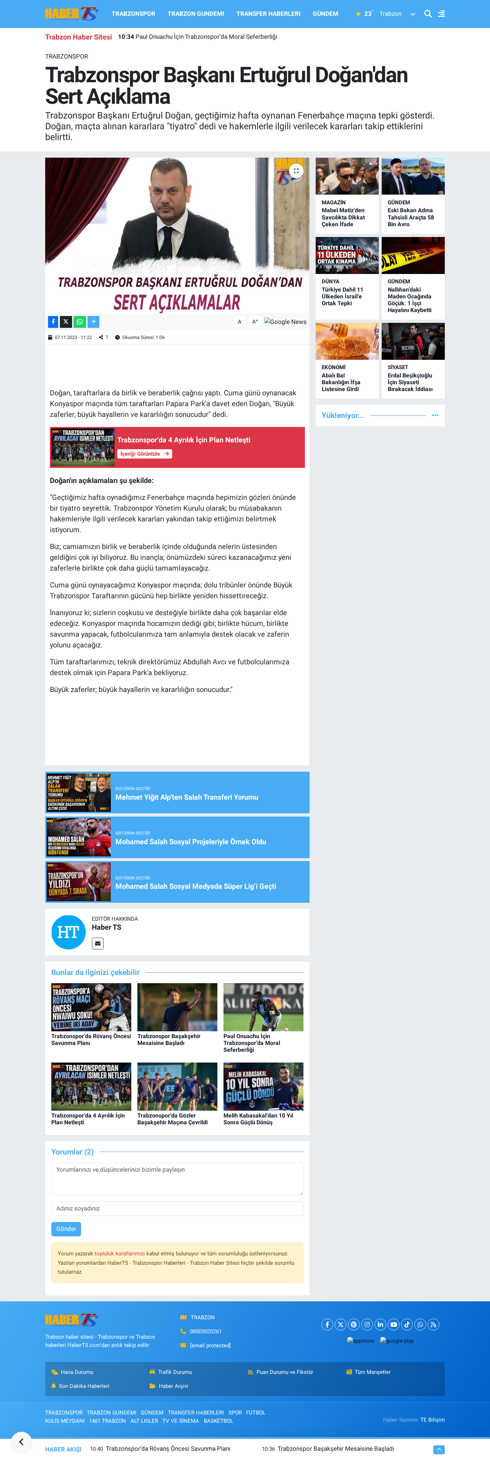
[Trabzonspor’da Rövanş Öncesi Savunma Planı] (91, 1006)
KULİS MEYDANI (65, 1421)
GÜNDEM (325, 13)
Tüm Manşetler (373, 1372)
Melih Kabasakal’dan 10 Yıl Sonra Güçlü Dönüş (258, 1119)
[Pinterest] (354, 1324)
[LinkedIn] (380, 1324)
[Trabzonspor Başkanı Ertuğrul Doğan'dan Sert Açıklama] (177, 235)
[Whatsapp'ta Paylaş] (80, 322)
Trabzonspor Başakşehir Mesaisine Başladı (169, 1039)
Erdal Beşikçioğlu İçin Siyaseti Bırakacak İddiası (410, 382)
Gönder (66, 1228)
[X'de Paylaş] (66, 322)
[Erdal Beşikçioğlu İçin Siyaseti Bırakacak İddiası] (413, 341)
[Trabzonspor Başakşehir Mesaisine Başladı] (177, 1006)
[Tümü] (435, 415)
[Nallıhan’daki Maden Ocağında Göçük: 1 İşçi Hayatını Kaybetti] (413, 255)
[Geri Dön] (21, 1442)
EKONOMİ (333, 367)
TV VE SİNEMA (180, 1421)
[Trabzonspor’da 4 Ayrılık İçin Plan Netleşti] (91, 1085)
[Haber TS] (68, 931)
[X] (341, 1324)
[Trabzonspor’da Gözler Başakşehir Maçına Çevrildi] (177, 1085)
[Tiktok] (407, 1324)
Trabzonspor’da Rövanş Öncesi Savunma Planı (168, 1448)
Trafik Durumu (175, 1372)
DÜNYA (330, 281)
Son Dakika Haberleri (84, 1386)
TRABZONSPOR (133, 13)
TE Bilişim (432, 1420)
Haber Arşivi (173, 1386)
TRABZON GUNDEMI (196, 13)
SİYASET (398, 367)
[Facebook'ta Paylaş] (53, 322)
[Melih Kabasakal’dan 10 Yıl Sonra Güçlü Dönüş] (263, 1085)
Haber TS (106, 927)
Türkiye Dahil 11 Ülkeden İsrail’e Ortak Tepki (342, 296)
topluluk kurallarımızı (120, 1253)
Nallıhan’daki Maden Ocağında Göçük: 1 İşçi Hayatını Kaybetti (410, 300)
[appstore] (360, 1341)
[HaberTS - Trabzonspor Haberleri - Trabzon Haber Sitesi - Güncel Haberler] (72, 13)
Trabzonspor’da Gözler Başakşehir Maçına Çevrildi (172, 1119)
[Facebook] (327, 1324)
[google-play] (396, 1341)
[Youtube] (394, 1324)
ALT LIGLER (144, 1421)
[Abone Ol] (285, 321)
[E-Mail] (98, 943)
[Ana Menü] (438, 14)
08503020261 (206, 1331)
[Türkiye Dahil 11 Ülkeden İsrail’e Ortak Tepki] (347, 255)
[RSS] (433, 1324)
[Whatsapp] (420, 1324)
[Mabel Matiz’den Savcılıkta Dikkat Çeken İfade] (347, 176)
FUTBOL (255, 1412)
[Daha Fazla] (93, 322)
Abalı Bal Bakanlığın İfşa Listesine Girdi (341, 382)
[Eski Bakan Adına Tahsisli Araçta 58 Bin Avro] (413, 176)
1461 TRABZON (107, 1421)
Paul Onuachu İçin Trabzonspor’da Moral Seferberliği (197, 36)
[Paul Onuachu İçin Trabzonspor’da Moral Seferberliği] (263, 1006)
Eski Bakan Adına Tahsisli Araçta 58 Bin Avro (411, 217)
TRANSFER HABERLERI (268, 13)
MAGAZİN (334, 202)
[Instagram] (367, 1324)
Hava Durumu (77, 1372)
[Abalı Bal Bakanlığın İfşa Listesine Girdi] (347, 341)
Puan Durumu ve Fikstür (284, 1372)
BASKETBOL (218, 1421)
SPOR (235, 1412)
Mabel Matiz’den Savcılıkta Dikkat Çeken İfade (343, 217)
